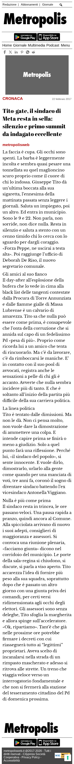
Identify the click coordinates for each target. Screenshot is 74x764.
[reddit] (33, 52)
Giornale (47, 4)
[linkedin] (16, 52)
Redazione (10, 4)
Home (7, 45)
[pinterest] (22, 52)
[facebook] (4, 52)
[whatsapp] (27, 52)
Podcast (52, 45)
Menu (65, 45)
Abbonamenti (29, 4)
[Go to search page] (61, 5)
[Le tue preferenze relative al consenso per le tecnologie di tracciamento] (67, 757)
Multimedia (36, 45)
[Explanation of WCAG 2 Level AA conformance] (62, 757)
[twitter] (10, 52)
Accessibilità (12, 760)
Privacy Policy (31, 757)
